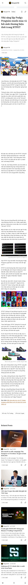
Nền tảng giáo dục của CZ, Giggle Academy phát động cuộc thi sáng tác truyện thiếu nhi (13, 402)
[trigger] (25, 2)
